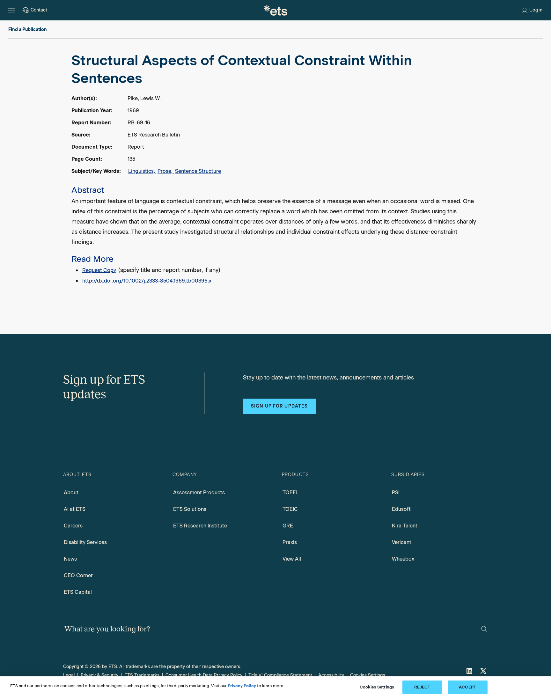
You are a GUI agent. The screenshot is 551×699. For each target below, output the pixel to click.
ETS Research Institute (200, 526)
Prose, (166, 171)
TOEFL (290, 492)
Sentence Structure (198, 171)
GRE (288, 526)
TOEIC (290, 509)
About (71, 492)
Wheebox (403, 559)
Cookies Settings (367, 675)
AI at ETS (74, 509)
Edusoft (401, 509)
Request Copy (99, 270)
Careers (73, 526)
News (70, 559)
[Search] (484, 629)
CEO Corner (78, 575)
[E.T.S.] (275, 10)
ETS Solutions (189, 509)
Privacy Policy (242, 685)
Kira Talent (404, 526)
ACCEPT (467, 687)
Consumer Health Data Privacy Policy (203, 675)
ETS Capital (78, 592)
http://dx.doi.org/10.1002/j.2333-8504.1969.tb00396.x (146, 281)
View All (292, 559)
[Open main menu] (11, 10)
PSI (396, 492)
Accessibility (331, 675)
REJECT (422, 687)
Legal (69, 675)
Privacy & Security (99, 675)
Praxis (290, 542)
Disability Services (85, 542)
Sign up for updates (279, 406)
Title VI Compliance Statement (280, 675)
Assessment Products (199, 492)
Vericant (401, 542)
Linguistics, (142, 171)
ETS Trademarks (141, 675)
